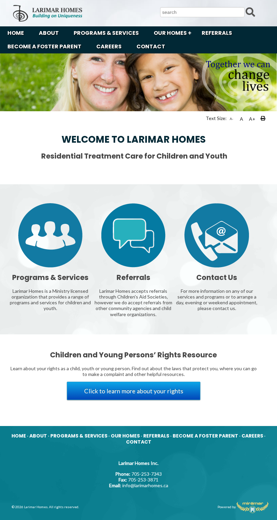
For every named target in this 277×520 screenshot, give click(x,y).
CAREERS (109, 46)
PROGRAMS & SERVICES (106, 33)
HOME (15, 33)
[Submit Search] (250, 12)
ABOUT (49, 33)
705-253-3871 (143, 479)
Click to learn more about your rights (133, 391)
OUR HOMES (170, 33)
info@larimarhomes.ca (145, 485)
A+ (252, 119)
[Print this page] (263, 119)
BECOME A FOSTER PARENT (44, 46)
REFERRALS (217, 33)
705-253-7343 (146, 474)
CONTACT (150, 46)
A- (231, 119)
